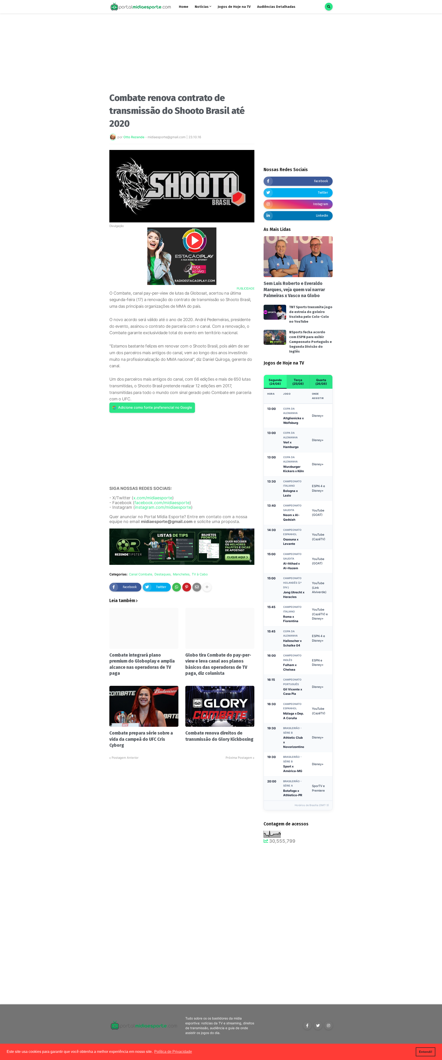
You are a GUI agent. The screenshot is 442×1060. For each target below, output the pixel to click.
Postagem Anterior (125, 757)
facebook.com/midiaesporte (161, 502)
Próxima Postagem (239, 757)
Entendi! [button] (425, 1052)
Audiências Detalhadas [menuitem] (276, 7)
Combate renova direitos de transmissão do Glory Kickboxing (219, 736)
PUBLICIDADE (246, 288)
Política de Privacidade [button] (173, 1052)
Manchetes (181, 574)
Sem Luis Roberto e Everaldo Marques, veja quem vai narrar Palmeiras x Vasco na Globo (294, 289)
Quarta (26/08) (321, 381)
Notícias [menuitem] (202, 7)
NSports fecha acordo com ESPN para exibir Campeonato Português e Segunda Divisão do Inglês (310, 341)
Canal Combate (140, 574)
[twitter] (318, 1025)
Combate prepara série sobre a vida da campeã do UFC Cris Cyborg (141, 739)
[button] (329, 7)
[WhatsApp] (176, 587)
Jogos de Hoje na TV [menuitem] (234, 7)
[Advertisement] (181, 55)
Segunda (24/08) (275, 381)
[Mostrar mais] (207, 587)
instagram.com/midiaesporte (163, 507)
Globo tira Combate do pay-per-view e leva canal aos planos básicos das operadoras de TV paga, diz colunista (218, 664)
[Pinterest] (186, 587)
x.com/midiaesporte (152, 497)
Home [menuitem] (183, 7)
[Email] (196, 587)
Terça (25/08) (298, 381)
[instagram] (328, 1025)
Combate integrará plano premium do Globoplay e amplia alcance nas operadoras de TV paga (142, 664)
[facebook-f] (307, 1025)
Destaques (162, 574)
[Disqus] (181, 817)
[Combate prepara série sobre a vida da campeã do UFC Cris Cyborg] (143, 706)
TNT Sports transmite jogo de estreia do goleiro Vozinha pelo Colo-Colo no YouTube (310, 314)
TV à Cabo (200, 574)
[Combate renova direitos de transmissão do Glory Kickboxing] (219, 706)
